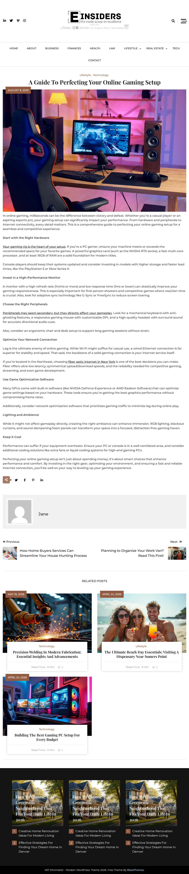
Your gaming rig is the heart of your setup (34, 246)
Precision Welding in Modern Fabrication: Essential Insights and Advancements (47, 654)
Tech (176, 48)
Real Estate (155, 48)
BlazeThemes (135, 869)
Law (112, 48)
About (31, 48)
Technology (101, 75)
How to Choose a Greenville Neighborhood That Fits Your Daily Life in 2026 (36, 808)
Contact (94, 60)
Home (14, 48)
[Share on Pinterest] (33, 480)
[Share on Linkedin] (41, 480)
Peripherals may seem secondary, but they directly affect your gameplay (57, 313)
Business (52, 48)
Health (95, 48)
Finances (74, 48)
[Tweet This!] (16, 480)
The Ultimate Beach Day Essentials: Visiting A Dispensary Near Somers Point (141, 654)
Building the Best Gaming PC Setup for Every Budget (47, 737)
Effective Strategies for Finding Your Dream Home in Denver (40, 847)
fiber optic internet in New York (91, 362)
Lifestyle (131, 48)
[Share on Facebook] (24, 480)
